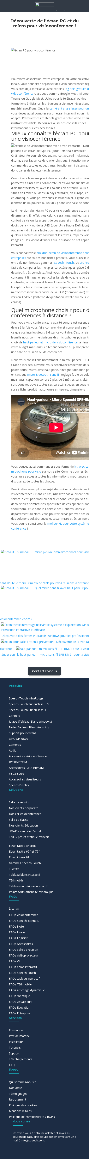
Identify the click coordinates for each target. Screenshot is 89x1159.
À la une (14, 909)
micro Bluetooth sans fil (43, 374)
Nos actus (16, 1088)
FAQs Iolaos (17, 932)
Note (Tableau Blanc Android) (29, 727)
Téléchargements (20, 1059)
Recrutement (17, 1099)
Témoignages (18, 1094)
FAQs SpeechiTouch (22, 973)
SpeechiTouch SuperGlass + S (29, 704)
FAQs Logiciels (19, 938)
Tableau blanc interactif (24, 875)
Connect (14, 716)
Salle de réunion (19, 802)
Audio (13, 750)
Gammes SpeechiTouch (25, 863)
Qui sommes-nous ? (22, 1082)
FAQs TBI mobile (20, 984)
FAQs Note (16, 926)
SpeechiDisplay (19, 785)
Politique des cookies (23, 1105)
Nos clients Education (23, 825)
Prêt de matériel (19, 1036)
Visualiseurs (16, 773)
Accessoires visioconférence (28, 756)
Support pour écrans (22, 733)
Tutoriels (15, 1047)
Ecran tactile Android (22, 846)
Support (14, 1053)
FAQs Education (19, 1007)
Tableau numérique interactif (28, 886)
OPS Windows (18, 739)
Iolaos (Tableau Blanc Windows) (30, 721)
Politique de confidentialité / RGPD (32, 1117)
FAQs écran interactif (23, 967)
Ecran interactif (19, 857)
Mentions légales (20, 1111)
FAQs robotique (19, 996)
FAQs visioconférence (23, 915)
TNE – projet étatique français (29, 837)
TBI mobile (16, 880)
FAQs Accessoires (21, 944)
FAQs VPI (15, 961)
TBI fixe (14, 869)
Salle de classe (18, 820)
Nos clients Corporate (23, 808)
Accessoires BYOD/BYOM (26, 768)
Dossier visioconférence (25, 814)
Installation (16, 1042)
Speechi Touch (64, 262)
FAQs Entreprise (19, 1013)
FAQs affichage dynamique (27, 990)
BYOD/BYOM (18, 762)
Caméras (15, 745)
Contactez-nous (44, 671)
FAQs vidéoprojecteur (23, 955)
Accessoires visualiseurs (25, 779)
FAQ (12, 1065)
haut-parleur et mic (50, 342)
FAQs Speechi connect (24, 921)
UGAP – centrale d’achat (25, 831)
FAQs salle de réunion (23, 950)
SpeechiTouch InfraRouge (26, 698)
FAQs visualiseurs (20, 1002)
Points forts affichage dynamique (31, 892)
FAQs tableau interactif (24, 978)
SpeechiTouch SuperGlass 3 (27, 710)
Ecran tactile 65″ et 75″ (24, 851)
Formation (16, 1030)
